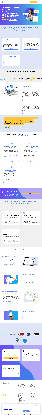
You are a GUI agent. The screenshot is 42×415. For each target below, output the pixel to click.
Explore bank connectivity (7, 301)
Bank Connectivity (21, 387)
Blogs (30, 394)
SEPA (8, 156)
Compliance (20, 389)
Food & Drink (20, 398)
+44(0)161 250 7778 (7, 392)
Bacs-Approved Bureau (32, 157)
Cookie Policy (6, 409)
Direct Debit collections (10, 152)
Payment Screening (25, 279)
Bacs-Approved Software (22, 384)
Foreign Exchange (21, 399)
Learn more (11, 48)
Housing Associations (21, 400)
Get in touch (5, 19)
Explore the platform (13, 19)
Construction (20, 396)
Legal (30, 387)
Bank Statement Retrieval (22, 388)
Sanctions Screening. (27, 280)
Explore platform (31, 358)
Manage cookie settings (19, 411)
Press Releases (32, 396)
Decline (33, 411)
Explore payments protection (28, 282)
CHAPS (17, 155)
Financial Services (32, 386)
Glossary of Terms (32, 397)
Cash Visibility (20, 386)
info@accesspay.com (7, 390)
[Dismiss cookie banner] (36, 405)
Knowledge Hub (32, 393)
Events (31, 395)
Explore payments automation (8, 264)
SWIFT (5, 156)
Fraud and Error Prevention (22, 390)
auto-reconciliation (10, 178)
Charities (19, 395)
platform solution (11, 240)
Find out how (11, 161)
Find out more (25, 99)
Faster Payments (13, 155)
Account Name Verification (34, 279)
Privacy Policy (11, 409)
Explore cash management (27, 318)
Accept (26, 411)
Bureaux (31, 384)
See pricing (11, 374)
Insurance (31, 385)
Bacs (8, 155)
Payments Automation (21, 385)
